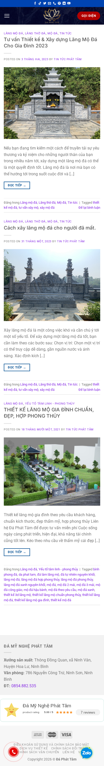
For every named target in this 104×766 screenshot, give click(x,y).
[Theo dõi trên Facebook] (35, 3)
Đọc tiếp (17, 185)
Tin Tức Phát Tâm (68, 59)
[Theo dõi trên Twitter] (44, 3)
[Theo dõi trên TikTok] (39, 3)
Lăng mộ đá (13, 33)
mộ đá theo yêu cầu (62, 590)
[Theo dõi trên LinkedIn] (64, 3)
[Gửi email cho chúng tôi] (49, 3)
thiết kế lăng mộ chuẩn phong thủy (56, 595)
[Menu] (7, 16)
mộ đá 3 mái (85, 585)
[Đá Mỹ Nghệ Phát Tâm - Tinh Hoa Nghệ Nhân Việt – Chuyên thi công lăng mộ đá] (52, 16)
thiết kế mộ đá (61, 600)
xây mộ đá (47, 207)
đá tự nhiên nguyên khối (78, 574)
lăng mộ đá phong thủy (77, 579)
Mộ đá (52, 33)
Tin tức (66, 33)
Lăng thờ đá (35, 33)
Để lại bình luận (89, 207)
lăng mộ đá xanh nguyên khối (24, 585)
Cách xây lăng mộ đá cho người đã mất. (50, 228)
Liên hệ (69, 752)
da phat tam (27, 574)
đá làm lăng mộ (48, 574)
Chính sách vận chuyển (38, 752)
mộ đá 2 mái (66, 585)
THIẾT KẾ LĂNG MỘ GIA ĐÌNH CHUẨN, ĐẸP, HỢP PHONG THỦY (49, 413)
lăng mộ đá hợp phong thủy (40, 579)
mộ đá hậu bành (35, 590)
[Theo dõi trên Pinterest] (59, 3)
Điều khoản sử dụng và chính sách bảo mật (51, 744)
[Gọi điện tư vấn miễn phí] (54, 3)
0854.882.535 (23, 685)
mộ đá (51, 585)
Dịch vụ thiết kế (34, 748)
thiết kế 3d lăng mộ (17, 595)
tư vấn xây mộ (28, 207)
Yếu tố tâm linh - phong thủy (50, 403)
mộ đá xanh (86, 590)
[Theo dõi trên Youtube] (68, 3)
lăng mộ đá (12, 579)
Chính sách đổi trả (67, 748)
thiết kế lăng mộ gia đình (31, 600)
